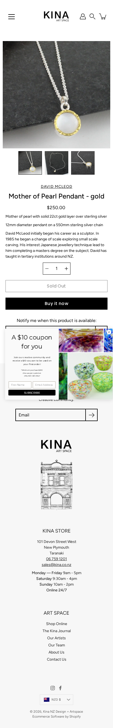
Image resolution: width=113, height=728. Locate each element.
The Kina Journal (57, 631)
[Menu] (11, 16)
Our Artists (56, 638)
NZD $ (56, 699)
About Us (56, 652)
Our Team (56, 645)
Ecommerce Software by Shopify (56, 716)
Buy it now (56, 303)
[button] (92, 16)
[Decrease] (47, 269)
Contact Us (56, 659)
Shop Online (56, 623)
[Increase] (66, 269)
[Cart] (103, 16)
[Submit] (91, 415)
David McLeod (56, 186)
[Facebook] (60, 688)
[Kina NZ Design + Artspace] (56, 16)
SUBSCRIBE (30, 392)
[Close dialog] (106, 332)
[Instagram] (52, 688)
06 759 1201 (56, 559)
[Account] (82, 16)
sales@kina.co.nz (56, 564)
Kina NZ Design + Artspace (63, 711)
